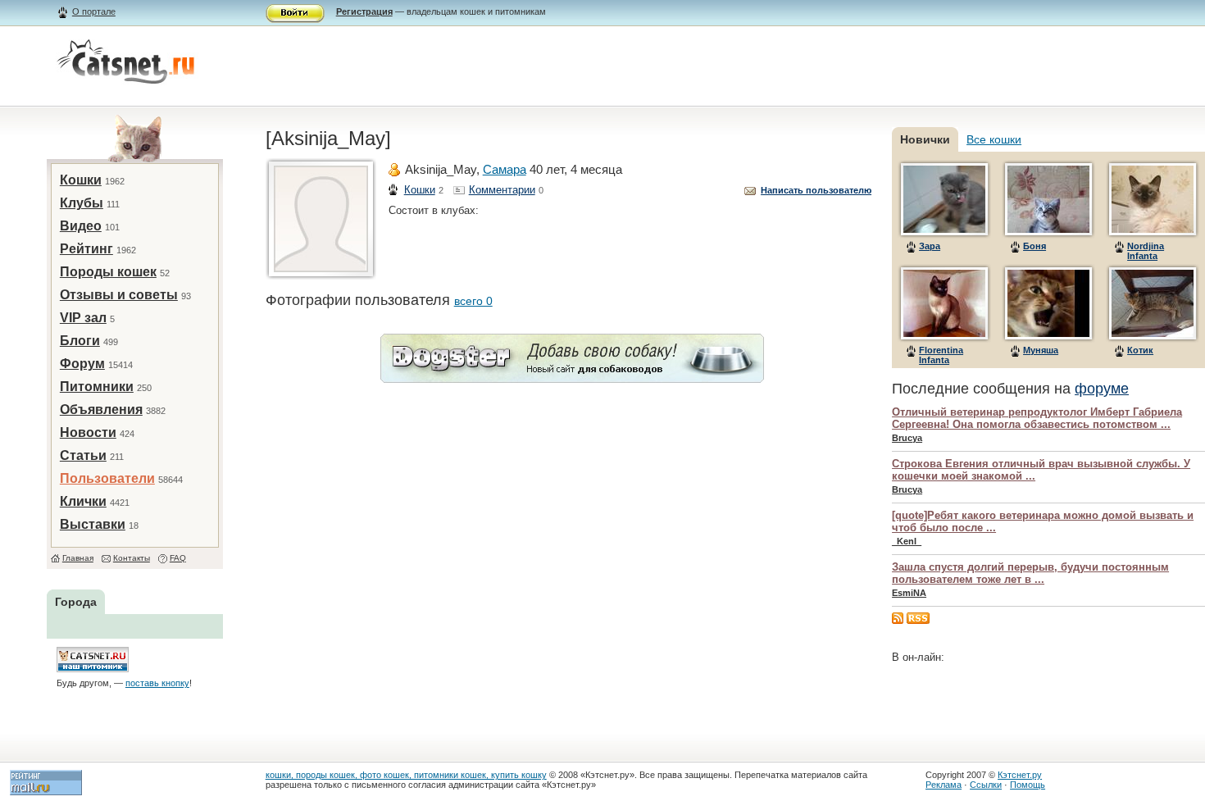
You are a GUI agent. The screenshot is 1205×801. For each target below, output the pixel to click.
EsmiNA (909, 593)
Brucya (907, 438)
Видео (81, 226)
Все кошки (993, 139)
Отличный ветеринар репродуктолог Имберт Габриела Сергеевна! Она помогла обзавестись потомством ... (1037, 418)
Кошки (81, 180)
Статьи (83, 455)
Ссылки (986, 785)
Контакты (131, 557)
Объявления (101, 409)
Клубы (81, 203)
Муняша (1040, 350)
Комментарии (502, 190)
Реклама (943, 785)
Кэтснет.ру (1020, 775)
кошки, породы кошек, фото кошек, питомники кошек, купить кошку (406, 775)
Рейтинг (86, 249)
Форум (82, 364)
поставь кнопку (157, 683)
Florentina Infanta (941, 355)
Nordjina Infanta (1145, 251)
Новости (88, 432)
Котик (1140, 350)
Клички (83, 501)
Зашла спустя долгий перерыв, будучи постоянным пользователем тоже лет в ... (1030, 573)
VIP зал (83, 318)
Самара (504, 169)
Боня (1034, 246)
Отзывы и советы (119, 295)
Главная (77, 557)
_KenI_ (906, 541)
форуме (1102, 388)
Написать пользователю (816, 190)
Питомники (97, 387)
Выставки (92, 524)
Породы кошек (108, 272)
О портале (94, 11)
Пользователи (107, 478)
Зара (929, 246)
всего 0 (473, 300)
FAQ (178, 557)
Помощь (1027, 785)
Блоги (80, 341)
